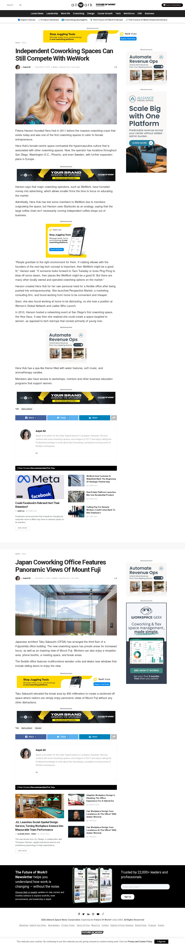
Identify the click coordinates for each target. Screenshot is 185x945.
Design (91, 13)
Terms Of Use (83, 925)
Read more (22, 528)
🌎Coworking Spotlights (74, 20)
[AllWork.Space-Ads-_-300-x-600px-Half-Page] (146, 132)
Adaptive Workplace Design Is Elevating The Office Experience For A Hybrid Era (100, 798)
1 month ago (44, 834)
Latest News (37, 13)
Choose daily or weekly (26, 892)
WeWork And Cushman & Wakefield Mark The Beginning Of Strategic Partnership (101, 479)
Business (149, 13)
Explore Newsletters (173, 5)
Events (161, 925)
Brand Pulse (141, 925)
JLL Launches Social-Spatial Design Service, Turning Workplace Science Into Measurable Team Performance (39, 826)
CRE (139, 13)
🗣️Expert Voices (26, 20)
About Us (95, 925)
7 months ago (93, 805)
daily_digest (27, 409)
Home (17, 43)
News (24, 43)
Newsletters (54, 925)
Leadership (52, 13)
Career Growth (105, 13)
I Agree (161, 941)
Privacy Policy (68, 925)
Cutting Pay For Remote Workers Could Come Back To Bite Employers (100, 510)
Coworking (78, 13)
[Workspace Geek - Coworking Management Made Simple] (146, 643)
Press (20, 816)
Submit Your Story (38, 925)
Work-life (65, 13)
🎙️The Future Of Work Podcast (106, 20)
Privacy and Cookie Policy (140, 941)
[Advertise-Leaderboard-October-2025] (66, 174)
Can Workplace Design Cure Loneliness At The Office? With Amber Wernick (101, 814)
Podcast (152, 925)
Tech (118, 13)
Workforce (129, 13)
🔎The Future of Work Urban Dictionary (146, 20)
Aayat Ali (27, 67)
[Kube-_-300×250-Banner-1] (66, 240)
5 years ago (32, 511)
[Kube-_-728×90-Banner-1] (92, 36)
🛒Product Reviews (48, 20)
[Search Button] (20, 5)
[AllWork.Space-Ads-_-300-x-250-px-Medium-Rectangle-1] (66, 346)
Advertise (23, 925)
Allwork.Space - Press (27, 834)
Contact (105, 925)
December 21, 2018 (42, 67)
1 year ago (92, 821)
